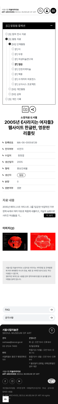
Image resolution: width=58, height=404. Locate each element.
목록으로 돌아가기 (6, 399)
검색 (40, 11)
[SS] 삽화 (9, 94)
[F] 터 (17, 49)
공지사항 (9, 317)
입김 (21, 175)
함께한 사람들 (7, 392)
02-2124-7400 (9, 346)
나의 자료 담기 (25, 109)
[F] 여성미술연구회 (24, 59)
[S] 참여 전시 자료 (6, 34)
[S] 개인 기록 (6, 99)
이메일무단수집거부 (34, 388)
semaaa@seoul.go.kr (12, 342)
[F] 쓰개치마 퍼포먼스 (25, 79)
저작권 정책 (21, 388)
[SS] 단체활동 (9, 44)
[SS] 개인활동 (9, 89)
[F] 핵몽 (19, 74)
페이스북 (5, 381)
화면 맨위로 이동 (52, 330)
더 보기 (49, 215)
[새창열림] (16, 330)
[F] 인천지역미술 (23, 69)
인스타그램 (12, 381)
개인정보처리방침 (8, 388)
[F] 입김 (19, 64)
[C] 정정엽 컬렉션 (15, 25)
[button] (53, 11)
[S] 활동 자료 (6, 39)
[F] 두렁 (19, 54)
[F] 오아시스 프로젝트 (25, 84)
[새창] (52, 381)
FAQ (7, 309)
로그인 (47, 11)
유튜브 (19, 381)
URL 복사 (32, 109)
